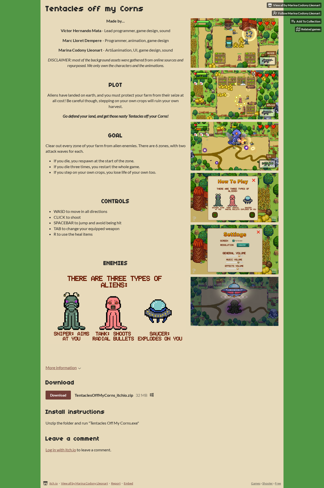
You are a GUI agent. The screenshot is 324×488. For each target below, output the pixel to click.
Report (115, 483)
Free (278, 483)
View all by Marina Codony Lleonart (84, 483)
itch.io (53, 483)
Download (58, 395)
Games (255, 483)
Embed (128, 483)
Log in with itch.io (61, 449)
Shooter (267, 483)
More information (61, 367)
